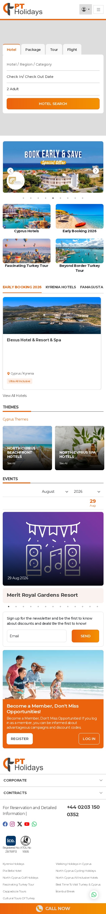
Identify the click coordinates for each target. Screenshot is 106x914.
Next (96, 171)
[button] (53, 780)
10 (75, 606)
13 (97, 606)
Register (20, 739)
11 (82, 606)
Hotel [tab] (11, 49)
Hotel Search (53, 104)
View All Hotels (15, 395)
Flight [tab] (72, 49)
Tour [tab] (54, 49)
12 (90, 606)
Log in (89, 739)
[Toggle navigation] (98, 9)
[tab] (33, 49)
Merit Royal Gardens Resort (42, 595)
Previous (10, 171)
